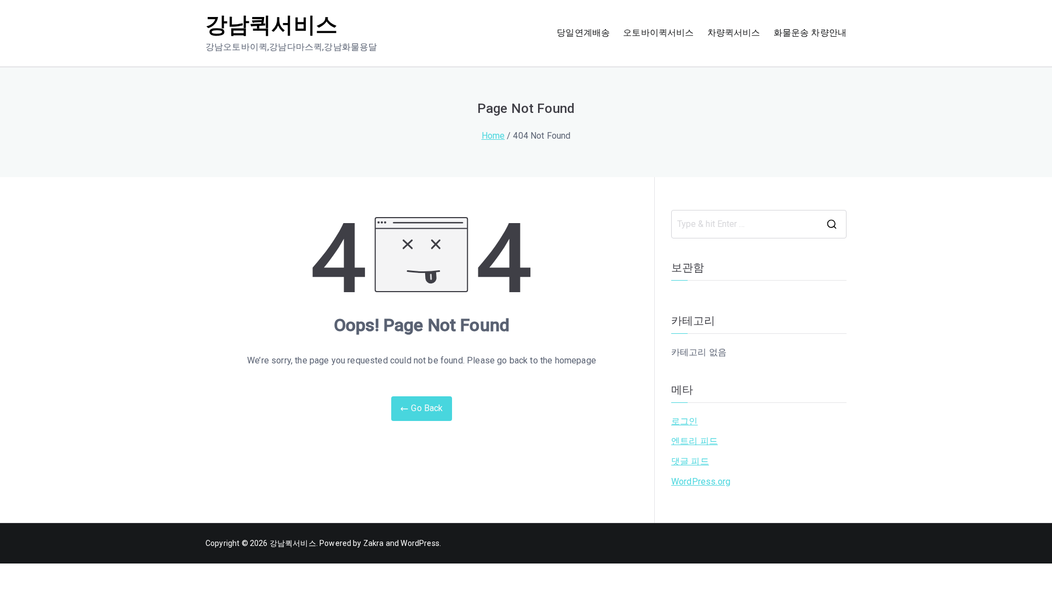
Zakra (373, 543)
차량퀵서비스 (734, 32)
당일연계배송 (583, 32)
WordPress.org (700, 481)
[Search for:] (759, 224)
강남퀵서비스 (271, 25)
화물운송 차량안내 (810, 32)
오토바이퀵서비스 (658, 32)
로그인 (684, 421)
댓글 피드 (690, 461)
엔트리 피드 (694, 441)
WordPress (420, 543)
